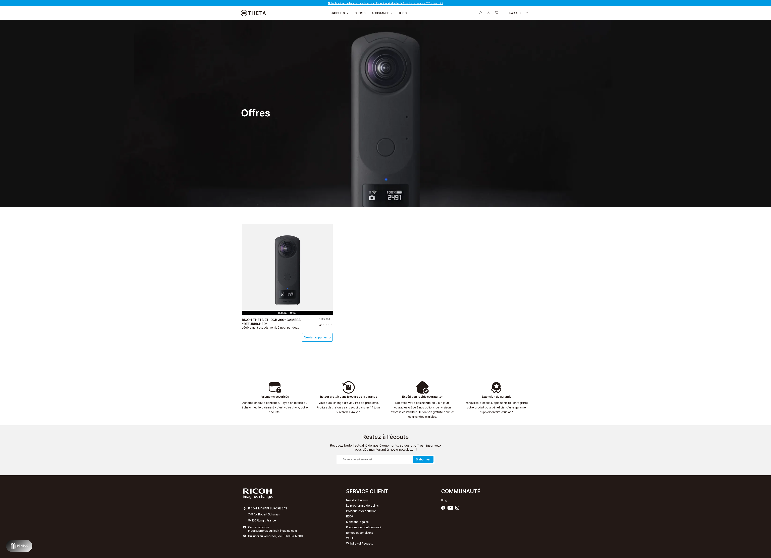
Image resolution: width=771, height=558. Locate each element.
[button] (518, 12)
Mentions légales (357, 521)
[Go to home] (253, 13)
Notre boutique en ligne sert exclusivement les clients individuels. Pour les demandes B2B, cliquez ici (385, 3)
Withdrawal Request (359, 543)
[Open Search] (480, 13)
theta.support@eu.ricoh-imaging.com (272, 530)
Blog (444, 500)
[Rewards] (19, 546)
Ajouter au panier (315, 337)
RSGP (350, 516)
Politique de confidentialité (363, 527)
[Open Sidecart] (496, 13)
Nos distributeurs (357, 500)
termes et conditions (359, 532)
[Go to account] (488, 13)
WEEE (350, 538)
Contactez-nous (258, 527)
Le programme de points (362, 505)
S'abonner (423, 459)
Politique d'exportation (361, 511)
